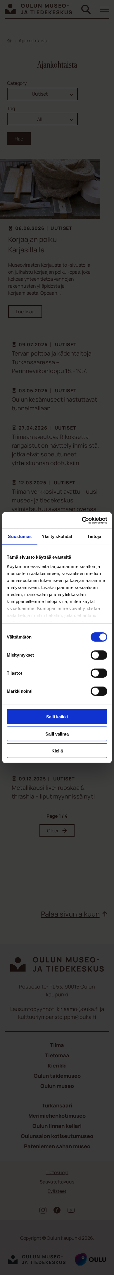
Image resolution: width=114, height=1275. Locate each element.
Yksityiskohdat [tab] (57, 536)
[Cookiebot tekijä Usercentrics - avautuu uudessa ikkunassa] (82, 520)
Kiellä (57, 750)
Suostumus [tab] (20, 536)
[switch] (99, 655)
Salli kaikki (57, 716)
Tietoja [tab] (94, 536)
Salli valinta (57, 733)
